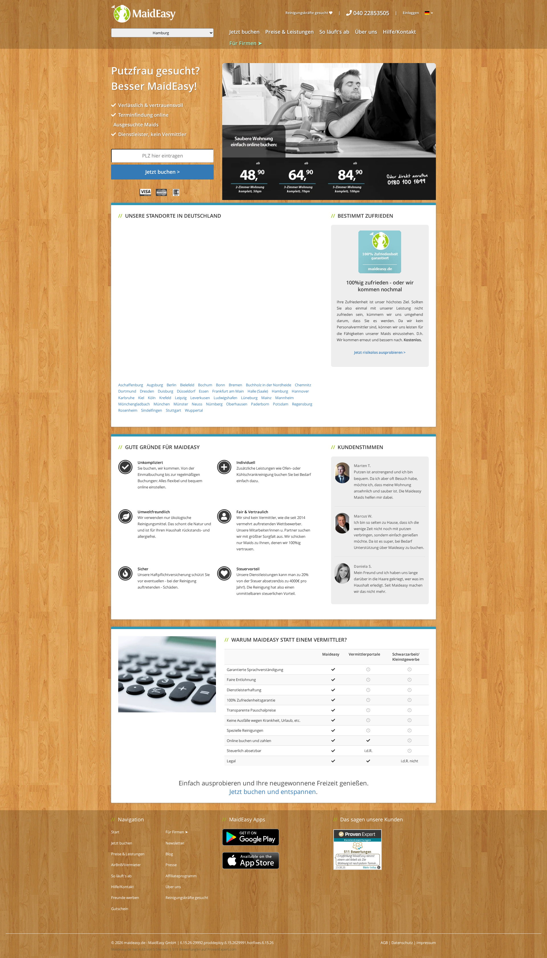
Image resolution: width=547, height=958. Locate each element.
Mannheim (284, 397)
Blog (169, 853)
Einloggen (411, 12)
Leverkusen (200, 397)
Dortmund (127, 391)
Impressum (426, 942)
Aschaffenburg (130, 384)
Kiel (141, 397)
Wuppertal (194, 410)
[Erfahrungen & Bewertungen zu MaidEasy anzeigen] (357, 849)
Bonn (220, 384)
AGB (384, 942)
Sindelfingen (151, 410)
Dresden (147, 391)
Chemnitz (303, 384)
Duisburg (165, 391)
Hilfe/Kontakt (399, 31)
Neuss (197, 404)
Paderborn (260, 404)
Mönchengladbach (134, 404)
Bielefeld (187, 384)
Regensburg (302, 404)
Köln (152, 397)
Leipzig (181, 397)
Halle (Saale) (258, 391)
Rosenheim (127, 410)
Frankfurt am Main (228, 391)
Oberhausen (236, 404)
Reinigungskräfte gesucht (307, 12)
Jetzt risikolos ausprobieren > (379, 352)
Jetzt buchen (244, 31)
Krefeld (165, 397)
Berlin (171, 384)
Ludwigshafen (225, 397)
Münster (181, 404)
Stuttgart (173, 410)
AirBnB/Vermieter (126, 864)
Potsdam (280, 404)
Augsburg (155, 384)
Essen (204, 391)
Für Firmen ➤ (245, 43)
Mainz (266, 397)
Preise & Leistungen (289, 31)
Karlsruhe (126, 397)
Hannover (300, 391)
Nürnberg (214, 404)
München (162, 404)
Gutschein (119, 908)
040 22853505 (370, 13)
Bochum (205, 384)
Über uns (366, 31)
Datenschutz (402, 942)
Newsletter (175, 843)
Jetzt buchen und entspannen (272, 791)
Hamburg (280, 391)
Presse (171, 864)
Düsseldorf (186, 391)
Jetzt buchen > (162, 171)
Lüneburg (249, 397)
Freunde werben (125, 897)
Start (115, 831)
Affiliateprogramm (181, 875)
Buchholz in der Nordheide (268, 384)
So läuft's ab (334, 31)
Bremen (235, 384)
